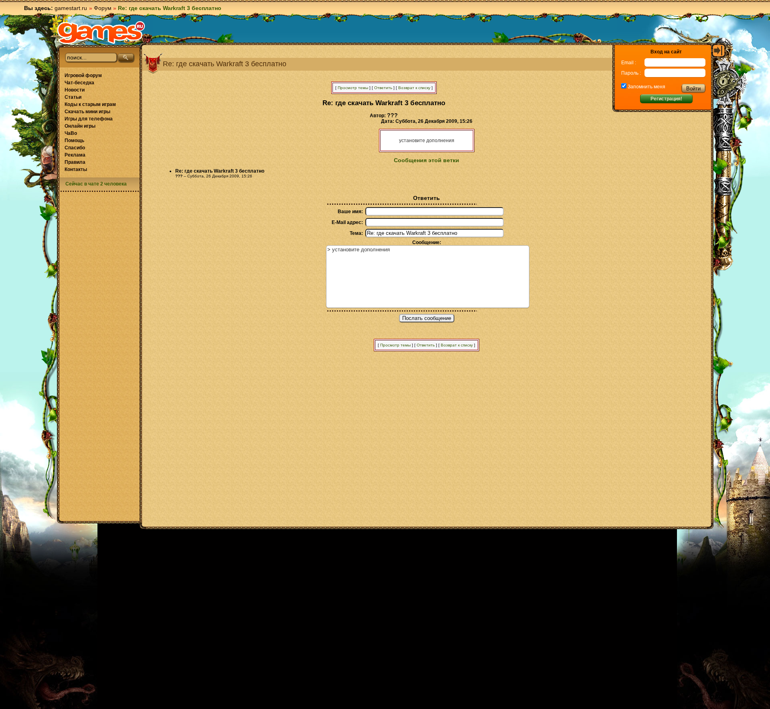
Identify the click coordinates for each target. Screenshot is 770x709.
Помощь (74, 140)
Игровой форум (83, 75)
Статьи (73, 97)
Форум (102, 8)
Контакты (76, 169)
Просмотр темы (353, 88)
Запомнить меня (645, 87)
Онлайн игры (80, 126)
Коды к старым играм (90, 104)
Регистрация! (666, 99)
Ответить (383, 88)
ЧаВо (71, 133)
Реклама (75, 155)
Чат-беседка (79, 83)
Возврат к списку (414, 88)
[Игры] (101, 32)
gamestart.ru (71, 8)
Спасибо (75, 148)
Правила (75, 162)
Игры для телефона (89, 119)
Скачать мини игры (87, 111)
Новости (75, 90)
